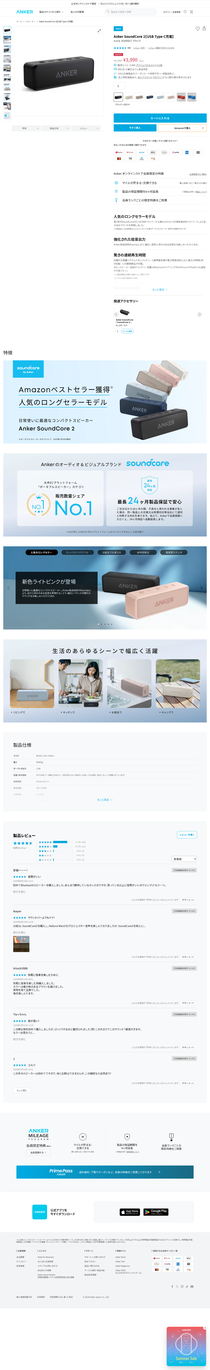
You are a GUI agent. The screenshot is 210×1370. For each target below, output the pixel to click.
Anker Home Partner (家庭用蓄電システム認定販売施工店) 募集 (56, 1275)
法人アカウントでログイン (150, 77)
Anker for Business (46, 1257)
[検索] (108, 12)
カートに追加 (127, 331)
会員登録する (37, 1152)
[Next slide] (98, 73)
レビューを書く (187, 834)
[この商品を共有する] (204, 28)
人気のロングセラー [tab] (42, 552)
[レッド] (181, 97)
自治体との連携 (44, 1270)
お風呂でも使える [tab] (111, 552)
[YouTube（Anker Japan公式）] (192, 1287)
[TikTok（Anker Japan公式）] (187, 1287)
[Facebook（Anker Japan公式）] (172, 1287)
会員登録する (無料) (198, 174)
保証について (201, 191)
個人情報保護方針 (24, 1297)
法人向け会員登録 (45, 1261)
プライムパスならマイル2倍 (149, 65)
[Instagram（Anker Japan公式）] (182, 1287)
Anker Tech (120, 1261)
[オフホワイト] (128, 97)
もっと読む (22, 1090)
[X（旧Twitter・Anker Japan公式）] (177, 1287)
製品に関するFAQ (91, 1265)
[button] (7, 30)
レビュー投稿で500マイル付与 (161, 47)
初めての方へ (90, 1261)
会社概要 (20, 1257)
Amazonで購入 (182, 128)
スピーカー (30, 21)
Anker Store (121, 1257)
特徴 (24, 128)
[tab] (98, 624)
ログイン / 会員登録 (171, 11)
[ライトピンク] (170, 97)
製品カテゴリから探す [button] (50, 11)
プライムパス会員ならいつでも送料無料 (103, 3)
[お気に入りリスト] (185, 12)
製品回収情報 (90, 1274)
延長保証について (133, 1151)
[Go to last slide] (19, 73)
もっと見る (158, 289)
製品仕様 (54, 128)
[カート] (192, 12)
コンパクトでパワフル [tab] (77, 552)
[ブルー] (191, 97)
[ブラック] (118, 97)
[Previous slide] (116, 314)
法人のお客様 (77, 11)
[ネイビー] (149, 97)
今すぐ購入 (135, 127)
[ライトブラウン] (139, 97)
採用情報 (20, 1265)
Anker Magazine (123, 1265)
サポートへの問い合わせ (94, 1257)
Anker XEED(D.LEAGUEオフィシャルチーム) (128, 1271)
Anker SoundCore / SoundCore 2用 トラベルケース (124, 321)
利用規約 (41, 1297)
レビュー (84, 128)
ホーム (19, 21)
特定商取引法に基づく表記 (61, 1297)
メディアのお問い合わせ (48, 1265)
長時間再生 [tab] (143, 552)
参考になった (188, 899)
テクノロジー (21, 1261)
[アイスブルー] (160, 97)
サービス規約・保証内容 (94, 1270)
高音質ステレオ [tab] (174, 552)
